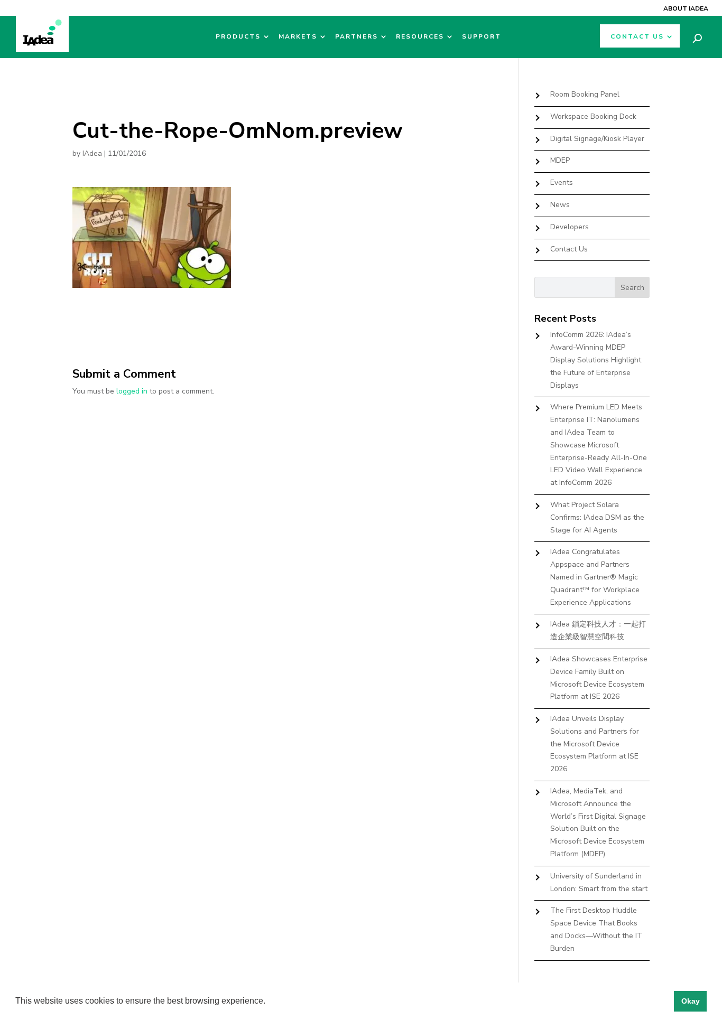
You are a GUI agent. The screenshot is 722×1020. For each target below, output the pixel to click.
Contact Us (637, 37)
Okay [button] (690, 1001)
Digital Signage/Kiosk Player (597, 139)
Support (481, 37)
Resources (420, 37)
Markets (298, 37)
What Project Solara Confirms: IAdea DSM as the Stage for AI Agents (597, 517)
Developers (569, 227)
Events (561, 182)
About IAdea (685, 8)
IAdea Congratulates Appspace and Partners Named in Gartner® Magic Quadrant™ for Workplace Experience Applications (595, 577)
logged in (131, 391)
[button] (269, 1002)
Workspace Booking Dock (593, 116)
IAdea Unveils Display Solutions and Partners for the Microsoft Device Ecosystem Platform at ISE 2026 (594, 744)
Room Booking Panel (584, 94)
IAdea (92, 153)
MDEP (560, 160)
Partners (356, 37)
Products (238, 37)
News (560, 205)
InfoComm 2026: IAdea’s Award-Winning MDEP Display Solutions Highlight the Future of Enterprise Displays (595, 360)
